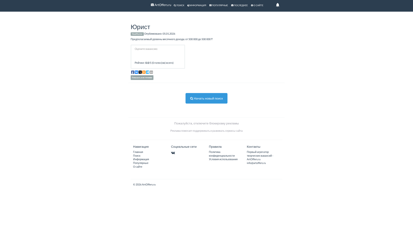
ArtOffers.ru (162, 5)
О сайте (258, 5)
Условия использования (223, 159)
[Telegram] (179, 153)
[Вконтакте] (173, 153)
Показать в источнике (142, 77)
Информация (198, 5)
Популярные (220, 5)
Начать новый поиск (208, 98)
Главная (138, 151)
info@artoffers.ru (256, 162)
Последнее (240, 5)
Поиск (180, 5)
